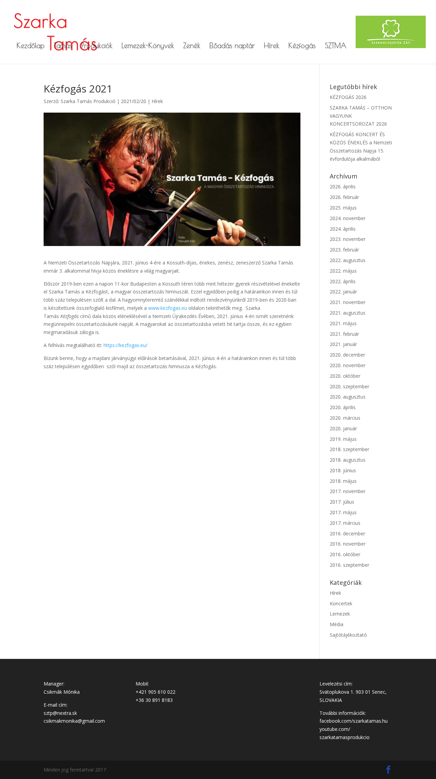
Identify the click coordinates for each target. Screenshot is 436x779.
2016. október (345, 554)
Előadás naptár (232, 46)
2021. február (344, 334)
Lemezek (340, 613)
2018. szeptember (349, 449)
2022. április (343, 281)
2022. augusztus (347, 260)
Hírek (271, 46)
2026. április (343, 186)
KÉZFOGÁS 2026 (348, 97)
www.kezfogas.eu (167, 308)
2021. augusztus (347, 312)
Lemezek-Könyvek (148, 46)
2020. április (343, 407)
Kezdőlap (31, 46)
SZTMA (335, 46)
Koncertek (341, 603)
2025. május (343, 207)
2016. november (347, 543)
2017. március (345, 523)
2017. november (347, 491)
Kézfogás (302, 46)
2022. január (343, 291)
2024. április (343, 229)
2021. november (347, 302)
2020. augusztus (347, 396)
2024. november (347, 218)
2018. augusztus (347, 460)
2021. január (343, 344)
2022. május (343, 271)
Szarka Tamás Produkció (88, 101)
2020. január (343, 428)
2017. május (343, 512)
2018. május (343, 481)
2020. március (345, 418)
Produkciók (96, 46)
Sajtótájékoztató (348, 635)
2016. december (347, 533)
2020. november (347, 365)
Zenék (191, 46)
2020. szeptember (349, 386)
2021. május (343, 323)
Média (336, 624)
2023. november (347, 239)
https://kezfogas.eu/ (125, 345)
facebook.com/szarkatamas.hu (354, 721)
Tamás (63, 46)
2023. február (344, 249)
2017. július (342, 502)
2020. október (345, 376)
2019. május (343, 439)
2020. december (347, 354)
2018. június (343, 470)
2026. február (344, 197)
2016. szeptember (349, 565)
